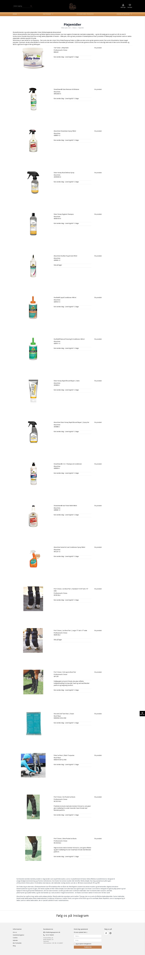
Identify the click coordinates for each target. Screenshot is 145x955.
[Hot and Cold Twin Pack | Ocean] (33, 730)
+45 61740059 (49, 935)
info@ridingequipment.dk (52, 932)
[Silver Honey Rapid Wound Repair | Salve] (33, 397)
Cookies (15, 937)
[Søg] (31, 6)
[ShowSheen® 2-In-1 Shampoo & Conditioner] (33, 480)
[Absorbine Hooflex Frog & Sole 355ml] (33, 272)
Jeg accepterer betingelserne (83, 943)
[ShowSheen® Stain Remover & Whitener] (33, 106)
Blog (14, 946)
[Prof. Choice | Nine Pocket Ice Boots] (33, 855)
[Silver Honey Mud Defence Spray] (33, 189)
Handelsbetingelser (18, 935)
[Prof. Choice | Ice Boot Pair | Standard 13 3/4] (33, 605)
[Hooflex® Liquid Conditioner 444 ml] (33, 314)
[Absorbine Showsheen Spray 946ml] (33, 147)
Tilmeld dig (87, 947)
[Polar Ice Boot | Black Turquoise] (33, 772)
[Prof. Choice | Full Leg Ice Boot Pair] (33, 688)
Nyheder (15, 940)
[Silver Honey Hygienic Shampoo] (33, 230)
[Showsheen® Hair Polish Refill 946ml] (33, 522)
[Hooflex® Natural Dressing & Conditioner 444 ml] (33, 355)
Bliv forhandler (17, 943)
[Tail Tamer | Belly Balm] (33, 64)
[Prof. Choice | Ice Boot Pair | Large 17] (33, 647)
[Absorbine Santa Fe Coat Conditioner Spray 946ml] (33, 563)
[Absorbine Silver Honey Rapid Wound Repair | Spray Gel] (33, 439)
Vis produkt (98, 48)
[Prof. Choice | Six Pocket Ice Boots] (33, 813)
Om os (15, 932)
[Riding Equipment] (72, 6)
